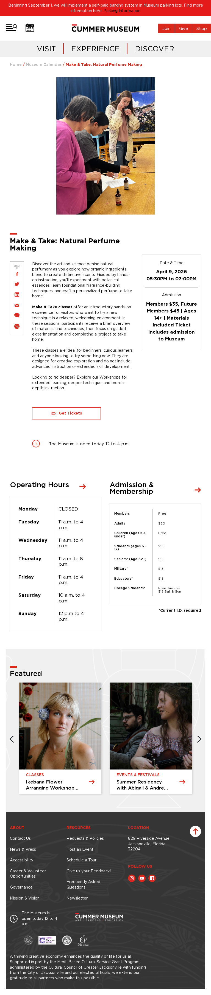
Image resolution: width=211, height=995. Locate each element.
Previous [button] (12, 738)
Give (183, 28)
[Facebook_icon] (152, 878)
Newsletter (77, 898)
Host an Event (79, 849)
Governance (21, 887)
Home (16, 65)
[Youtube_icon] (142, 878)
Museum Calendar (44, 65)
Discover (154, 49)
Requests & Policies (85, 838)
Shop (201, 28)
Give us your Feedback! (88, 871)
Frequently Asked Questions (83, 884)
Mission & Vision (25, 898)
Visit (46, 49)
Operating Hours (39, 485)
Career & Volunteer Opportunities (28, 874)
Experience (95, 49)
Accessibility (21, 860)
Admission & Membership (132, 488)
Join (166, 28)
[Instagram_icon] (131, 878)
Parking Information (122, 11)
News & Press (23, 849)
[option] (89, 739)
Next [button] (199, 738)
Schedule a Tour (81, 860)
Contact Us (20, 838)
